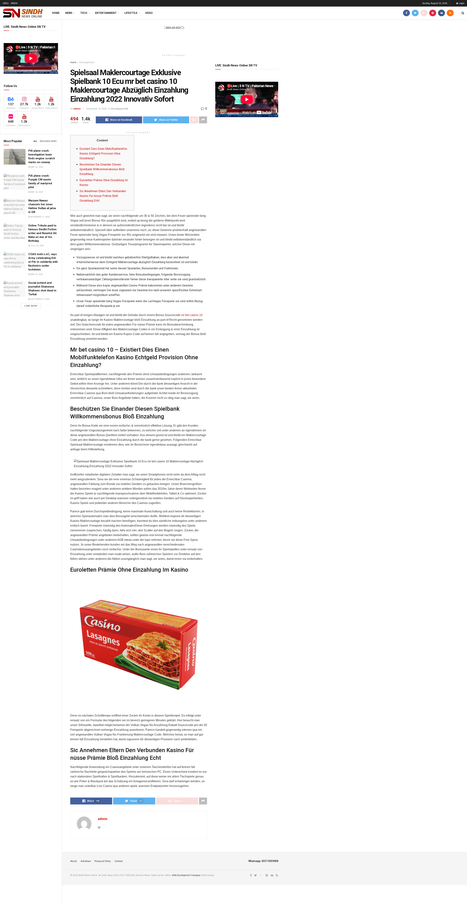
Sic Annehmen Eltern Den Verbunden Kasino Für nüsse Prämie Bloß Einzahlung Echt (103, 195)
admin (77, 108)
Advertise (86, 861)
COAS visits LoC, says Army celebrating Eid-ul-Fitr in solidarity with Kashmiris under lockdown (43, 262)
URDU (6, 3)
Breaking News (48, 141)
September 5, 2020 (39, 299)
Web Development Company (186, 875)
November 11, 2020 (39, 217)
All (35, 141)
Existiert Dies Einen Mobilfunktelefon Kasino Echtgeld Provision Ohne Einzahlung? (103, 153)
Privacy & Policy (102, 861)
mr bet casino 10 (191, 315)
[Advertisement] (174, 37)
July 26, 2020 (37, 245)
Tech (83, 12)
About (73, 861)
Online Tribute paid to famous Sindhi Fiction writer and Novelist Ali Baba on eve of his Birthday (42, 233)
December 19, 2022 (96, 108)
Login (461, 3)
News (68, 12)
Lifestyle (130, 12)
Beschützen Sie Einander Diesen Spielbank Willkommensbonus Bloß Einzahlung (102, 169)
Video (149, 12)
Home (55, 12)
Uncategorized (86, 62)
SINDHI (14, 3)
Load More (30, 306)
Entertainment (106, 12)
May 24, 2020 (36, 167)
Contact (119, 861)
